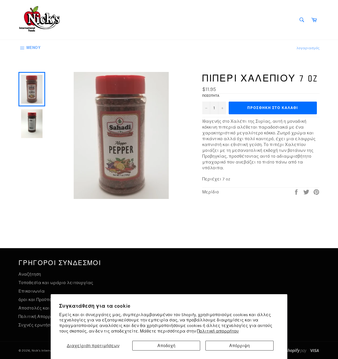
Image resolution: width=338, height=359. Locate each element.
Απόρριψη (239, 345)
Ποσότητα (210, 96)
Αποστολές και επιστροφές (47, 308)
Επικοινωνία (31, 291)
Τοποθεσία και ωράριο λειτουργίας (55, 282)
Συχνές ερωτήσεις (37, 325)
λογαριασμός (308, 48)
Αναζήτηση (29, 274)
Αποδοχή (166, 345)
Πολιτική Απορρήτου (39, 316)
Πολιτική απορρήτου (218, 331)
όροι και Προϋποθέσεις (42, 299)
